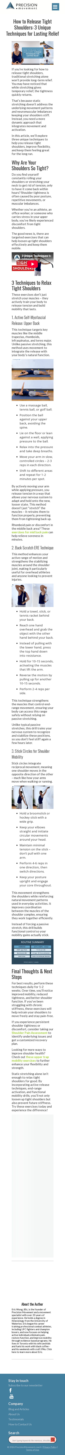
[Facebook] (32, 1390)
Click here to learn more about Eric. (32, 1350)
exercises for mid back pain (30, 532)
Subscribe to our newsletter (25, 1385)
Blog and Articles (18, 1409)
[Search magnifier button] (53, 1439)
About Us (14, 1414)
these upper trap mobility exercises (30, 1058)
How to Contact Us (20, 1424)
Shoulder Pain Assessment (29, 1033)
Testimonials (16, 1419)
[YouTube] (32, 1396)
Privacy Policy (49, 1447)
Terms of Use (32, 1449)
